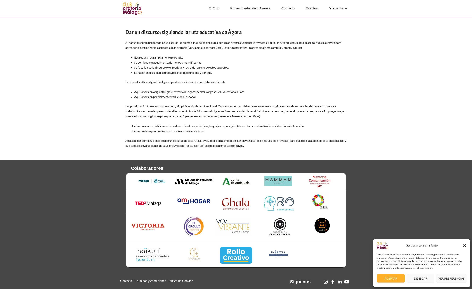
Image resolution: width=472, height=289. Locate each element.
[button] (464, 245)
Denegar (420, 278)
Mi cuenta (336, 8)
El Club (214, 8)
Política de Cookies (180, 281)
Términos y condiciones (150, 281)
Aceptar (391, 278)
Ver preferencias (451, 278)
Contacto (288, 8)
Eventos (312, 8)
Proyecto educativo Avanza (250, 8)
